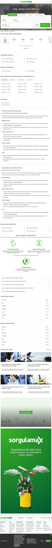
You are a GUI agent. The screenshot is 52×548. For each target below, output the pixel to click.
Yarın (37, 25)
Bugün (37, 24)
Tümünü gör (48, 349)
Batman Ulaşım (6, 104)
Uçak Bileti (23, 14)
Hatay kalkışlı (4, 79)
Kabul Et (48, 540)
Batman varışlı (29, 79)
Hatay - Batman (12, 31)
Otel (31, 14)
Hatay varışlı (12, 79)
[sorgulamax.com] (26, 1)
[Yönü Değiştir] (12, 20)
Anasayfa (2, 31)
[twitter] (49, 518)
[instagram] (51, 518)
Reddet (42, 540)
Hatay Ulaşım (6, 103)
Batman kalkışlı (21, 79)
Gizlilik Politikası (16, 545)
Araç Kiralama (40, 14)
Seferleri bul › (26, 48)
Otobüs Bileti (13, 14)
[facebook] (47, 518)
